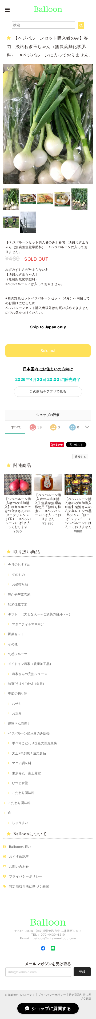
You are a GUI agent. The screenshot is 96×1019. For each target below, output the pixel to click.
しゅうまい (20, 823)
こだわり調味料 (23, 793)
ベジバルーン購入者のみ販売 (29, 733)
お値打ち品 (20, 584)
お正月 (17, 713)
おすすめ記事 (19, 856)
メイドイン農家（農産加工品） (30, 664)
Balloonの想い (20, 847)
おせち (17, 704)
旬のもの (18, 575)
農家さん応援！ (19, 723)
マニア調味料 (21, 763)
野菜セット (16, 634)
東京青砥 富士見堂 (26, 773)
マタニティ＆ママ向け (28, 624)
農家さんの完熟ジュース (29, 674)
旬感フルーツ (17, 654)
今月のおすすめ (19, 564)
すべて (16, 427)
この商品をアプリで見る (48, 391)
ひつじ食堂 (20, 783)
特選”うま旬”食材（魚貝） (27, 684)
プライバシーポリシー (25, 876)
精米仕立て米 (17, 604)
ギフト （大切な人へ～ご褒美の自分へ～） (40, 614)
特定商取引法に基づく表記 (29, 886)
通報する (80, 456)
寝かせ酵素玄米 (19, 594)
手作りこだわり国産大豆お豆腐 (34, 743)
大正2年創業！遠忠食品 (29, 753)
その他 (13, 644)
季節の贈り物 (17, 693)
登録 (82, 972)
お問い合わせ (19, 866)
